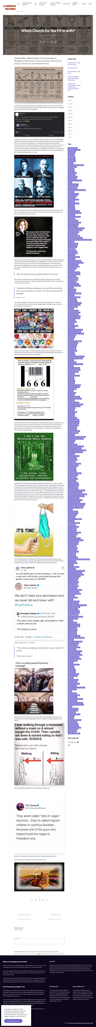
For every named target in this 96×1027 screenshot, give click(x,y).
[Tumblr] (75, 742)
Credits (91, 1023)
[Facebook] (69, 742)
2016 (69, 131)
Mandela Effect (75, 3)
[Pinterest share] (51, 41)
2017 (69, 127)
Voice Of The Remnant (43, 3)
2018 (69, 124)
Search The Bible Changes (55, 3)
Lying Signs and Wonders (27, 3)
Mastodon (21, 929)
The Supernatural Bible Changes (76, 1023)
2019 (69, 120)
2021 (69, 114)
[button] (18, 11)
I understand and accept (13, 1021)
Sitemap (87, 1023)
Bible (90, 3)
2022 (69, 110)
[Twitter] (77, 742)
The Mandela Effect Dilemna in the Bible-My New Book (73, 78)
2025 (69, 100)
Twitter (16, 929)
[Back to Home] (9, 7)
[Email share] (55, 41)
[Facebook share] (40, 41)
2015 (69, 134)
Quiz (35, 3)
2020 (69, 117)
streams (84, 3)
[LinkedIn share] (48, 41)
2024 (69, 104)
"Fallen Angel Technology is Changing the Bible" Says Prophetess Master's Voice (74, 87)
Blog (18, 3)
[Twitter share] (44, 41)
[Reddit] (69, 745)
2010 (69, 137)
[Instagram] (72, 742)
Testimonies (66, 3)
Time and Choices (72, 68)
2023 (69, 107)
